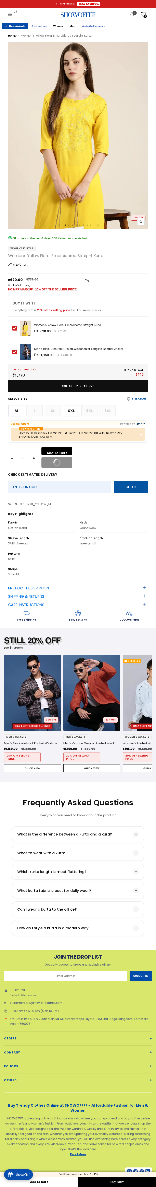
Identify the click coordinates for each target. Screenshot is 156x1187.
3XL (89, 410)
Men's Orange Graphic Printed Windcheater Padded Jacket (91, 743)
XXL (71, 410)
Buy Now (117, 1181)
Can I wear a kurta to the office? (47, 909)
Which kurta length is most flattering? (52, 871)
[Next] (97, 225)
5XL (107, 410)
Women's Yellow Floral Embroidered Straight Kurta (67, 325)
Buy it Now (59, 464)
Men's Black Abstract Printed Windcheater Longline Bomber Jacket (78, 349)
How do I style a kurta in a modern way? (53, 928)
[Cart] (132, 14)
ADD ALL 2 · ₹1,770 (78, 386)
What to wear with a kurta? (42, 852)
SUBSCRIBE (140, 976)
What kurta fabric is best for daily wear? (54, 890)
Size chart (140, 399)
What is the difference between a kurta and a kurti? (64, 834)
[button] (143, 14)
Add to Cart (39, 1182)
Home (12, 36)
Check (131, 487)
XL (53, 410)
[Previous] (59, 225)
